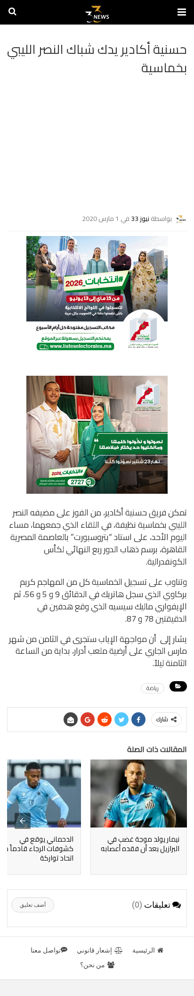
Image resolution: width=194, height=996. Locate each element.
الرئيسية (143, 950)
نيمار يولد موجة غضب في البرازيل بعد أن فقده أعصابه (140, 843)
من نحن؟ (92, 965)
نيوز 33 (140, 218)
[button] (182, 12)
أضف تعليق (33, 905)
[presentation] (23, 821)
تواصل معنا (46, 950)
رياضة (152, 688)
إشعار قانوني (94, 950)
